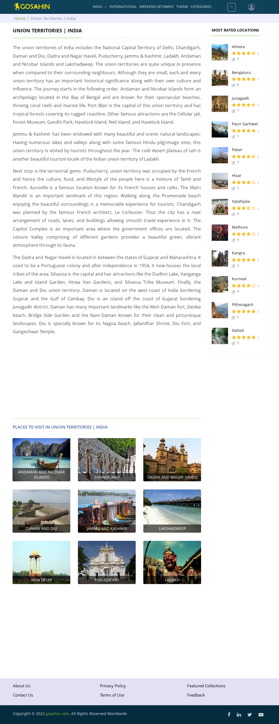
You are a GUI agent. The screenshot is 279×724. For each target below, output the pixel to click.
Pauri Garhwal (245, 123)
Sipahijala (241, 201)
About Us (21, 685)
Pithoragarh (242, 304)
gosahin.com (57, 713)
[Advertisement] (107, 378)
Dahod (238, 330)
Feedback (196, 695)
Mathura (240, 227)
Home (19, 18)
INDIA (97, 6)
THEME (182, 6)
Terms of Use (112, 695)
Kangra (238, 252)
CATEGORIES (201, 6)
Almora (238, 46)
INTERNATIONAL (123, 6)
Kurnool (239, 278)
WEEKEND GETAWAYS (157, 6)
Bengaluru (241, 72)
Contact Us (23, 695)
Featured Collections (206, 685)
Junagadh (240, 98)
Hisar (236, 175)
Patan (237, 149)
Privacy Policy (113, 685)
